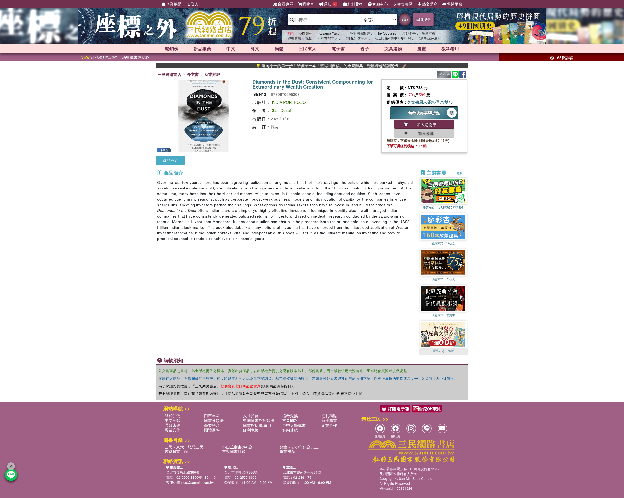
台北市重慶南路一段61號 (302, 472)
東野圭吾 (409, 33)
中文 (230, 48)
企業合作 (329, 425)
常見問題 (290, 420)
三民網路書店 (169, 74)
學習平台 (454, 4)
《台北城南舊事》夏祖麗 (392, 38)
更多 (460, 172)
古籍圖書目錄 (176, 451)
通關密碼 (172, 425)
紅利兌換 (355, 4)
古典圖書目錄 (233, 451)
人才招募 (251, 415)
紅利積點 (329, 415)
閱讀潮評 (212, 430)
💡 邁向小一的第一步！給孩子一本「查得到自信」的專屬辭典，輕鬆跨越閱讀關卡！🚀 (309, 65)
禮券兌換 (290, 415)
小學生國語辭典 (358, 33)
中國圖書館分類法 (258, 420)
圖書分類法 (214, 420)
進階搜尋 (423, 19)
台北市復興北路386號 (182, 472)
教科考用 (450, 48)
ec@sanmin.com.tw (198, 482)
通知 (329, 4)
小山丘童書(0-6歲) (238, 447)
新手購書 (329, 420)
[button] (443, 352)
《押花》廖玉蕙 (356, 38)
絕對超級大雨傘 (300, 38)
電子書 (338, 48)
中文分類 (172, 420)
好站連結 (290, 430)
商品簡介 (170, 160)
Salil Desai (281, 110)
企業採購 (174, 4)
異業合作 (172, 430)
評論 (446, 74)
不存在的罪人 (327, 38)
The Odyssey (386, 33)
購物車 (308, 4)
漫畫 (421, 48)
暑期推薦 (428, 33)
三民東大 (307, 48)
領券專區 (405, 4)
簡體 (279, 48)
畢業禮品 (287, 451)
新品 (202, 48)
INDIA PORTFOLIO (289, 102)
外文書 (193, 74)
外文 (255, 48)
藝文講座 (430, 4)
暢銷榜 (171, 48)
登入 (195, 4)
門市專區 (212, 415)
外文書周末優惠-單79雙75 (430, 102)
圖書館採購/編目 (257, 425)
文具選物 (393, 48)
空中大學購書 (294, 425)
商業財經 (212, 74)
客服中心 (380, 4)
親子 (364, 48)
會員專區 (285, 4)
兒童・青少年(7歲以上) (299, 447)
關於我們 (172, 415)
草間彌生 (305, 33)
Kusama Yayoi (329, 33)
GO (405, 19)
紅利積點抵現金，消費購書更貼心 (114, 57)
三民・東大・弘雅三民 (184, 447)
